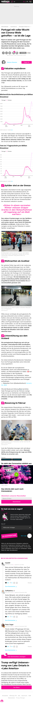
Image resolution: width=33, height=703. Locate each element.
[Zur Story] (16, 675)
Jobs (19, 695)
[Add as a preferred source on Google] (23, 53)
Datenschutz (11, 698)
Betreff (3, 524)
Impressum (24, 695)
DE (24, 1)
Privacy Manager (20, 698)
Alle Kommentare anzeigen (16, 657)
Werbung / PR (13, 695)
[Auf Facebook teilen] (3, 53)
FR (27, 1)
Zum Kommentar (10, 586)
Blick (20, 389)
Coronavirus (13, 26)
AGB (29, 695)
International (4, 26)
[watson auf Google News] (29, 53)
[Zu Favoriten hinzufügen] (17, 53)
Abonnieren (16, 502)
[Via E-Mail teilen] (9, 53)
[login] (2, 701)
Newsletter (5, 695)
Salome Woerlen (12, 62)
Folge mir (26, 62)
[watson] (5, 1)
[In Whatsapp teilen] (6, 53)
